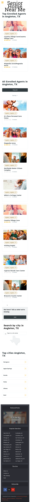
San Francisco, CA (20, 437)
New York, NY (6, 433)
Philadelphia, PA (7, 444)
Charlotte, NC (19, 440)
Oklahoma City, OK (20, 458)
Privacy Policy (19, 498)
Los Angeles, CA (7, 435)
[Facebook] (5, 489)
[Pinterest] (13, 489)
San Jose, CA (6, 454)
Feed (4, 478)
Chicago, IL (6, 437)
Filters (14, 90)
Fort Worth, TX (6, 461)
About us (5, 471)
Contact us (6, 473)
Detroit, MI (18, 451)
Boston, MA (18, 449)
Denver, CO (18, 447)
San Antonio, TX (7, 447)
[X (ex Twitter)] (9, 489)
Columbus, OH (19, 435)
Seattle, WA (18, 444)
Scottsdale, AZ (19, 433)
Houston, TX (6, 440)
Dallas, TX (5, 451)
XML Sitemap (6, 475)
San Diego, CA (6, 449)
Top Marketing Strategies (21, 496)
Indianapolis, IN (19, 442)
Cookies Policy (5, 500)
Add (15, 317)
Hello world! (15, 417)
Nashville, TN (19, 454)
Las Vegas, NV (19, 461)
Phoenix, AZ (6, 442)
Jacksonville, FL (7, 458)
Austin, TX (5, 456)
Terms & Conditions (11, 498)
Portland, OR (19, 456)
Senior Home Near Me (15, 6)
